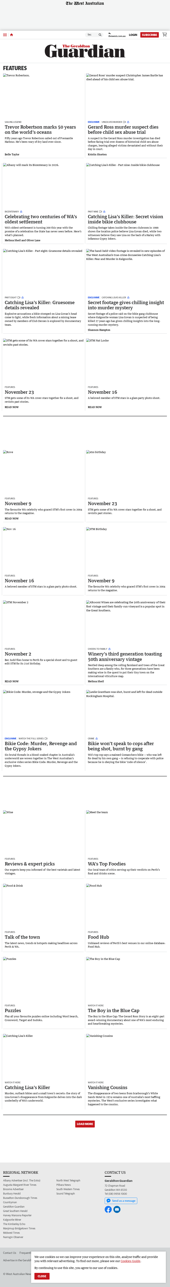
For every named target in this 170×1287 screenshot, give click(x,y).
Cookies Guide (130, 1261)
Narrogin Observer (13, 1237)
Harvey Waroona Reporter (17, 1215)
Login (133, 35)
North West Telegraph (68, 1180)
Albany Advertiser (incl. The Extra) (21, 1180)
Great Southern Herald (15, 1211)
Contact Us (9, 1252)
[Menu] (5, 35)
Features (15, 68)
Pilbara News (63, 1184)
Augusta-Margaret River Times (19, 1184)
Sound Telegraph (65, 1193)
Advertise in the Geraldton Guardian (24, 1260)
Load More (85, 1124)
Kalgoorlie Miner (12, 1219)
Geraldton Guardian (13, 1206)
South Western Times (68, 1189)
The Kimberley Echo (14, 1224)
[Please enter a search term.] (100, 35)
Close (42, 1276)
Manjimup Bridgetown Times (19, 1228)
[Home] (11, 34)
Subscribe (149, 35)
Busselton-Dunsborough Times (20, 1197)
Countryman (10, 1202)
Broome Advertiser (13, 1189)
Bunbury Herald (12, 1193)
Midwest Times (11, 1232)
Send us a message (123, 1200)
